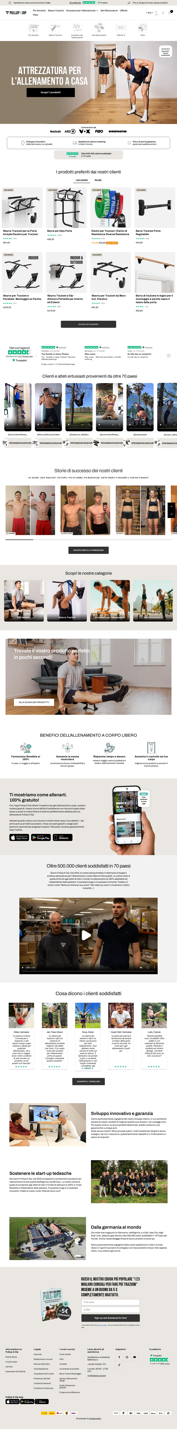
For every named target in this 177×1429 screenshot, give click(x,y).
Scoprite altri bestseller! (88, 324)
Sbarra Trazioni (56, 10)
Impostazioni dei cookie (44, 1374)
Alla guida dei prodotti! (34, 702)
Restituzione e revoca (43, 1359)
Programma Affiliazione (69, 1392)
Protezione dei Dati (42, 1379)
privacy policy (102, 1325)
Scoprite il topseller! (88, 1082)
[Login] (163, 12)
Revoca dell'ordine (42, 1364)
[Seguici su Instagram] (127, 1357)
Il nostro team (11, 1362)
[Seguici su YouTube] (134, 1357)
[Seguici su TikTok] (119, 1365)
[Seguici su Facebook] (119, 1357)
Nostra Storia (11, 1357)
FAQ (61, 1359)
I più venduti (82, 180)
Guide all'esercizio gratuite (67, 1386)
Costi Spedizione (41, 1369)
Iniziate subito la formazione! (88, 550)
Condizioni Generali (42, 1383)
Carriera (9, 1367)
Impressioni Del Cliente (15, 1371)
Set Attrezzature (109, 10)
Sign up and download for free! (110, 1318)
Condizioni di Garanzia (43, 1388)
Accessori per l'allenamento (81, 10)
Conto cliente (65, 1354)
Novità (98, 180)
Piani (35, 15)
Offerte (123, 10)
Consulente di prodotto (69, 1369)
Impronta (38, 1354)
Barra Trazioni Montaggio (70, 1374)
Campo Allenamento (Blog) (68, 1380)
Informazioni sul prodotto (20, 443)
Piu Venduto (39, 10)
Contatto (63, 1364)
